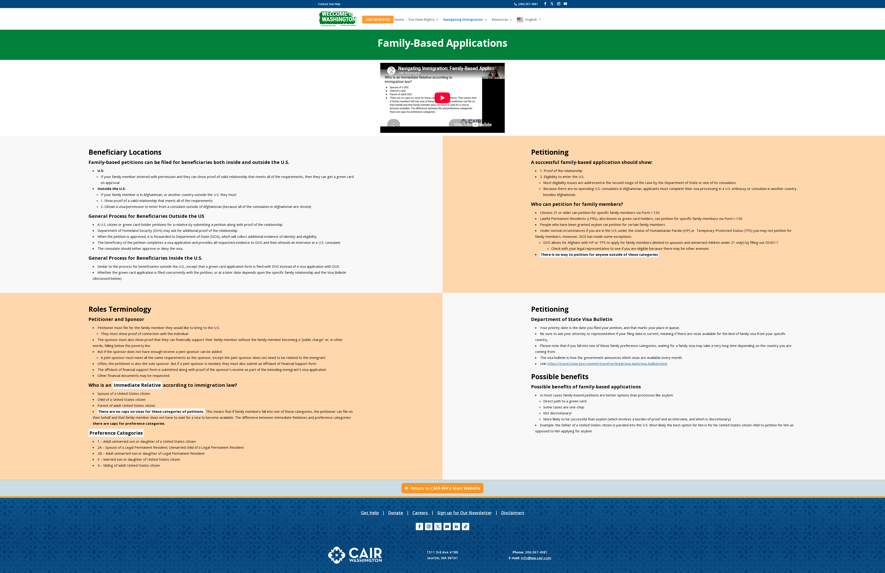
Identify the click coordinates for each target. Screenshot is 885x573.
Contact (323, 4)
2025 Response (378, 19)
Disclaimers (512, 512)
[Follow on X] (438, 526)
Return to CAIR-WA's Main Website (445, 488)
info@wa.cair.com (536, 558)
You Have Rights (421, 20)
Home (399, 20)
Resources (500, 20)
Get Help (334, 4)
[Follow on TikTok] (465, 526)
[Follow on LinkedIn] (456, 526)
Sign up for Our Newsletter (464, 512)
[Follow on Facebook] (419, 526)
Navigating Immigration (463, 20)
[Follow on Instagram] (428, 526)
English (531, 19)
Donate (395, 512)
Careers (420, 512)
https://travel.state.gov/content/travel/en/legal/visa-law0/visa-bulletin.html (607, 363)
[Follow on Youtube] (447, 526)
